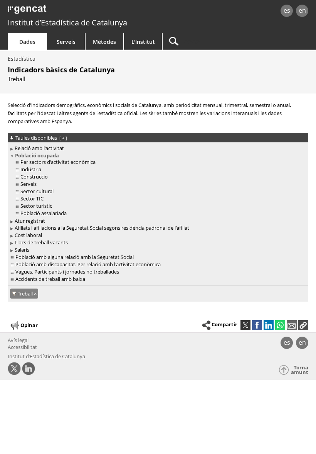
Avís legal (18, 340)
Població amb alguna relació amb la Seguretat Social (74, 257)
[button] (303, 325)
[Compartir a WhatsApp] (280, 325)
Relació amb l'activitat (39, 148)
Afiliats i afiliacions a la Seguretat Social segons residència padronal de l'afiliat (102, 227)
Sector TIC (32, 198)
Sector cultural (37, 191)
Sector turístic (36, 205)
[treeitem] (156, 148)
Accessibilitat (22, 347)
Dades (27, 41)
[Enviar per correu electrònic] (292, 325)
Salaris (22, 249)
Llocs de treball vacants (41, 242)
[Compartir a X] (245, 325)
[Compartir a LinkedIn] (269, 325)
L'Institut (143, 41)
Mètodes (104, 41)
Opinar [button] (29, 324)
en (302, 10)
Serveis (66, 41)
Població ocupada (37, 155)
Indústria (30, 169)
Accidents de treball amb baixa (50, 278)
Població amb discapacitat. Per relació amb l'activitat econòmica (88, 264)
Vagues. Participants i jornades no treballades (67, 271)
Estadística (21, 58)
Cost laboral (28, 235)
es (287, 10)
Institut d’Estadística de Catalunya (67, 22)
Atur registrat (30, 220)
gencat (68, 11)
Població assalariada (43, 213)
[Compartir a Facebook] (257, 325)
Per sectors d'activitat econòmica (58, 162)
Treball (26, 293)
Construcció (34, 176)
